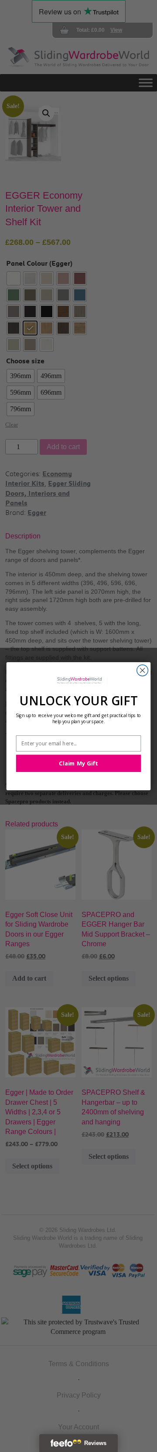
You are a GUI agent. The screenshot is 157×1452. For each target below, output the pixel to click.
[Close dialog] (142, 670)
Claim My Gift (78, 763)
